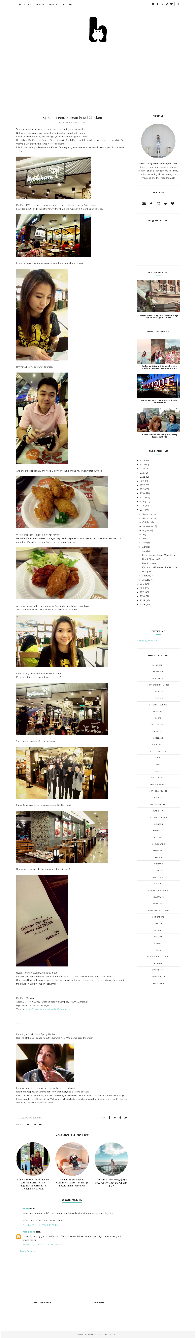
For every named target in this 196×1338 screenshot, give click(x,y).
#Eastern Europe (158, 705)
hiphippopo (29, 1232)
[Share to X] (114, 1117)
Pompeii (146, 571)
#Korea (158, 771)
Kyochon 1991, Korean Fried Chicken (160, 567)
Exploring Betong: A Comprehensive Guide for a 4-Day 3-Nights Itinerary (159, 367)
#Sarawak (158, 897)
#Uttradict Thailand (158, 957)
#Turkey (158, 943)
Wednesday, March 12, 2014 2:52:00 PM (42, 1244)
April (144, 547)
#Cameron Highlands (158, 685)
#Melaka (158, 837)
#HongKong (158, 745)
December (147, 514)
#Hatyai (158, 731)
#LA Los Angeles (158, 804)
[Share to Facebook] (109, 1117)
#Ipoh (158, 758)
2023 (142, 473)
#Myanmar (158, 851)
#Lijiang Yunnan (158, 818)
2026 (142, 460)
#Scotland (158, 904)
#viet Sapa (158, 983)
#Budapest (158, 678)
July (144, 534)
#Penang (158, 864)
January (146, 580)
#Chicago (158, 698)
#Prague (158, 884)
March (145, 551)
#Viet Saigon (158, 977)
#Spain (158, 924)
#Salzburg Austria (158, 890)
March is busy (149, 563)
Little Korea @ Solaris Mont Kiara (158, 555)
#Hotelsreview (158, 751)
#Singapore (158, 917)
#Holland (158, 738)
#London (158, 824)
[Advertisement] (98, 64)
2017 (142, 497)
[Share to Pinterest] (120, 1117)
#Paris (158, 857)
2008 (142, 604)
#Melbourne (158, 844)
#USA (158, 950)
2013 (142, 584)
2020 (142, 485)
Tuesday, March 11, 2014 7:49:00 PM (41, 1225)
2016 (142, 501)
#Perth (158, 870)
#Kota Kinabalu (158, 784)
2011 (142, 592)
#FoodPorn (34, 1124)
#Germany (158, 711)
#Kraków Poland (158, 791)
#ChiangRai (158, 692)
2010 (142, 596)
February (146, 575)
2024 (142, 468)
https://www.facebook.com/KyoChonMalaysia (48, 1009)
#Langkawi (158, 811)
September (148, 526)
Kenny (26, 1208)
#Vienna (158, 963)
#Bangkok (158, 672)
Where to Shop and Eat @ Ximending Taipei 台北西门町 (159, 436)
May (144, 542)
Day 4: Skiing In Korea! (153, 559)
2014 (142, 510)
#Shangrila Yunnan (158, 910)
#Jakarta (158, 764)
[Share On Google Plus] (125, 1117)
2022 (142, 477)
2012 (142, 588)
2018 (142, 493)
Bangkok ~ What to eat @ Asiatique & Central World (159, 401)
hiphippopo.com (91, 1334)
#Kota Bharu (158, 778)
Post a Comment (28, 1251)
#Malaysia (158, 831)
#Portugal (158, 877)
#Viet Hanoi (158, 970)
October (146, 522)
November (147, 518)
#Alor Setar (158, 665)
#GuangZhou (158, 725)
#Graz (158, 718)
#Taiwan (158, 937)
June (144, 538)
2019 (142, 489)
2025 (142, 464)
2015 (142, 505)
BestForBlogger (114, 1334)
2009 (142, 600)
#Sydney (158, 930)
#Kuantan (158, 798)
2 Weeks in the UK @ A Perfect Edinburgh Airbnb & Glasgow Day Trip (158, 317)
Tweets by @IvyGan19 (148, 640)
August (146, 530)
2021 (142, 481)
